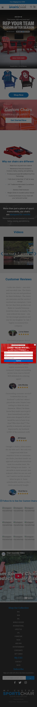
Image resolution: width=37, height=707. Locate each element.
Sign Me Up (18, 360)
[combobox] (18, 358)
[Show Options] (32, 358)
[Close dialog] (35, 345)
